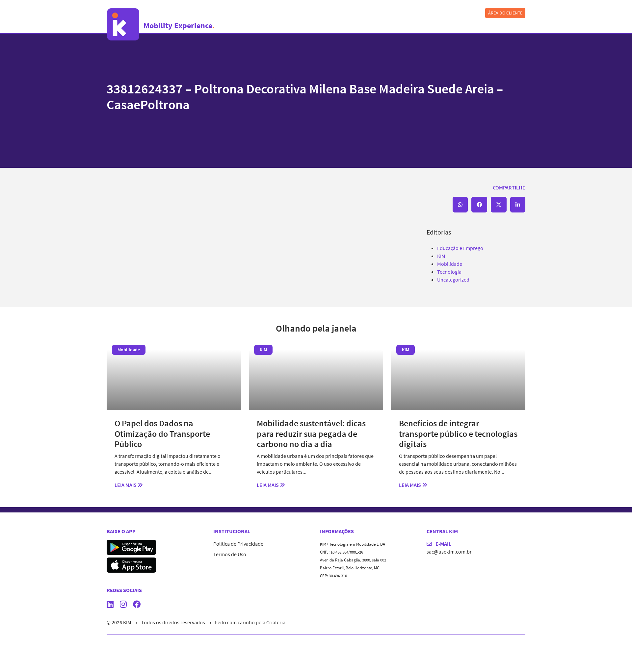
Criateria (275, 622)
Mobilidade (449, 263)
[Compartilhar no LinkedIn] (517, 204)
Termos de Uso (229, 554)
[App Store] (131, 564)
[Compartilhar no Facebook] (479, 204)
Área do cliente (505, 13)
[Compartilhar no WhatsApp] (460, 204)
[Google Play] (131, 546)
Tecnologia (449, 271)
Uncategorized (453, 279)
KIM (441, 256)
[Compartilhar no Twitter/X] (499, 204)
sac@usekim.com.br (449, 551)
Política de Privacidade (238, 543)
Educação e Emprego (460, 248)
